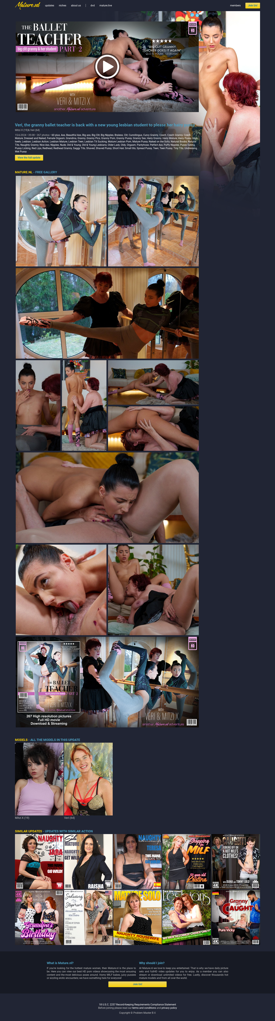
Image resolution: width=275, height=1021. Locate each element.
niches (62, 5)
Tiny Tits (178, 148)
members (235, 5)
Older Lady (114, 144)
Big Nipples (107, 135)
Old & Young (74, 144)
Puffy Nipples (171, 144)
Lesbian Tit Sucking (96, 141)
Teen (156, 148)
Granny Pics (93, 138)
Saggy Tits (79, 148)
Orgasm (131, 144)
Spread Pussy (144, 148)
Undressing (190, 148)
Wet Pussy (21, 151)
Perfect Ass (156, 144)
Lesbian (26, 141)
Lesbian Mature (58, 141)
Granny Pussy (124, 138)
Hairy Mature (169, 138)
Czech (162, 135)
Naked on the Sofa (159, 141)
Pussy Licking (23, 148)
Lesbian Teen (75, 141)
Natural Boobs (179, 141)
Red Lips (36, 148)
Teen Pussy (166, 148)
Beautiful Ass (73, 135)
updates (49, 5)
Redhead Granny (62, 148)
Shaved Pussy (104, 148)
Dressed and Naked (35, 138)
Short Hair (118, 148)
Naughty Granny (29, 144)
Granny (81, 138)
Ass (63, 135)
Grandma (71, 138)
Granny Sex (139, 138)
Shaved (90, 148)
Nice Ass (44, 144)
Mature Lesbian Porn (119, 141)
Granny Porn (108, 138)
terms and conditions (144, 1007)
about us (76, 5)
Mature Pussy (140, 141)
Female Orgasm (56, 138)
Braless (119, 135)
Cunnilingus (135, 135)
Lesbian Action (40, 141)
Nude (63, 144)
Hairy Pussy (184, 138)
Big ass (86, 135)
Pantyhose (143, 144)
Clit (126, 135)
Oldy (123, 144)
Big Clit (96, 135)
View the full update (29, 157)
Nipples (54, 144)
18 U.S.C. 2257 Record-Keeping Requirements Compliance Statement (137, 1004)
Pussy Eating (187, 144)
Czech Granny (175, 135)
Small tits (130, 148)
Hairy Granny (154, 138)
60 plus (56, 135)
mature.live (105, 5)
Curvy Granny (150, 135)
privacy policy (169, 1007)
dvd (93, 5)
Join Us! (252, 5)
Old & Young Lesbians (94, 144)
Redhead (47, 148)
